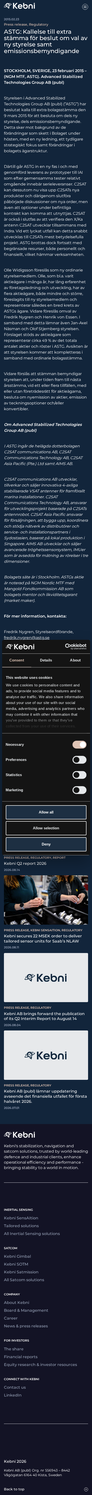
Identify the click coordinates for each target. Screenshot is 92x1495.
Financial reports (21, 1356)
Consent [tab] (16, 660)
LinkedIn (13, 1395)
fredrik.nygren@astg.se (27, 637)
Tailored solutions (21, 1226)
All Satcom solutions (24, 1280)
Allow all (46, 812)
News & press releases (26, 1326)
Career (11, 1318)
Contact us (15, 1387)
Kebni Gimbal (17, 1256)
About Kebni (16, 1302)
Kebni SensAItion (21, 1218)
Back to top (14, 1489)
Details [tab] (46, 660)
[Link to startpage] (19, 7)
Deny (46, 844)
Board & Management (26, 1310)
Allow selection (46, 828)
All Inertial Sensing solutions (32, 1233)
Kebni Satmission (21, 1272)
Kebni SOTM (16, 1264)
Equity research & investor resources (40, 1364)
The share (14, 1349)
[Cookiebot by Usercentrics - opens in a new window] (65, 646)
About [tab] (75, 660)
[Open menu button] (85, 7)
